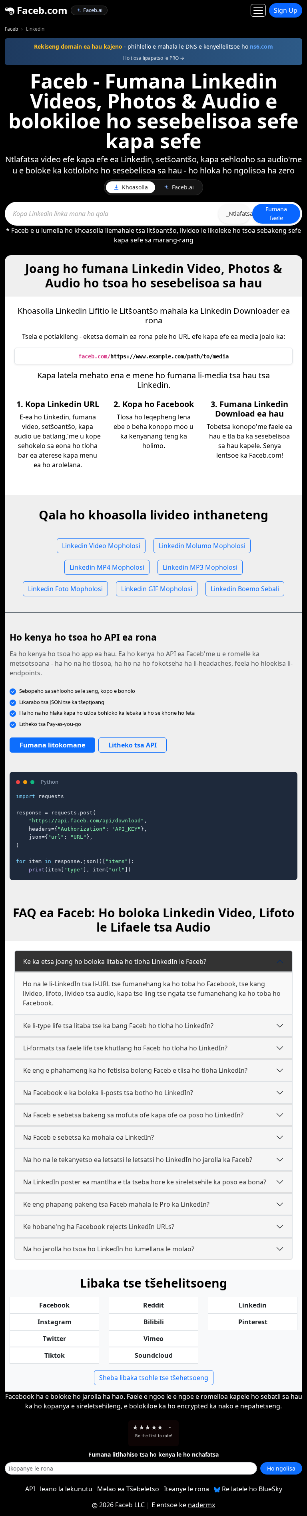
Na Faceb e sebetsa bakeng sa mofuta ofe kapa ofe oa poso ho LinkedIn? (133, 1115)
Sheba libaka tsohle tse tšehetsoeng (153, 1377)
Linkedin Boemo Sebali (245, 588)
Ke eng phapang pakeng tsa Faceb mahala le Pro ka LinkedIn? (116, 1204)
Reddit (153, 1305)
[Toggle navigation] (258, 10)
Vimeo (153, 1338)
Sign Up (285, 10)
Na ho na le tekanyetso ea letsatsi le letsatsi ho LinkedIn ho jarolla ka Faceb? (137, 1159)
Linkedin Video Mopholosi (101, 545)
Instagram (55, 1321)
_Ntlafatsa (238, 213)
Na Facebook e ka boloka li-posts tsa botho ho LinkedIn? (108, 1092)
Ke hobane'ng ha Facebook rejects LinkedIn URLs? (98, 1226)
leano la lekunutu (66, 1489)
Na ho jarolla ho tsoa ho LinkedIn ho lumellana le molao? (108, 1249)
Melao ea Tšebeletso (128, 1489)
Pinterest (252, 1321)
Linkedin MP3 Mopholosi (200, 567)
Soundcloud (154, 1355)
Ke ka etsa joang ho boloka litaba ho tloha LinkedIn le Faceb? (114, 961)
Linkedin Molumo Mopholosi (202, 545)
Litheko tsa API (132, 745)
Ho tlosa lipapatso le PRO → (153, 58)
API (30, 1489)
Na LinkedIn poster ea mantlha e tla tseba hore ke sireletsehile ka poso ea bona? (144, 1182)
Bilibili (154, 1321)
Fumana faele (276, 213)
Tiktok (54, 1355)
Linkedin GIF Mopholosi (156, 588)
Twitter (54, 1338)
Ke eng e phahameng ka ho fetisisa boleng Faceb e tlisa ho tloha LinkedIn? (135, 1070)
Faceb (11, 29)
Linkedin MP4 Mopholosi (107, 567)
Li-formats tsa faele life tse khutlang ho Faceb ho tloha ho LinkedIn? (125, 1048)
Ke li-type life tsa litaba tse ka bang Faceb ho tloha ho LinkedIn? (118, 1025)
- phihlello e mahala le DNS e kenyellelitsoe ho (153, 46)
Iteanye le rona (186, 1489)
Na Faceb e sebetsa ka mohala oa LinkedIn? (88, 1137)
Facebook (54, 1305)
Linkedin (253, 1305)
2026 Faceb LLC (122, 1504)
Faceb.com (41, 10)
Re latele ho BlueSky (251, 1489)
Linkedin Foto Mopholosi (65, 588)
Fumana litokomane (52, 745)
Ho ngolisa (281, 1468)
